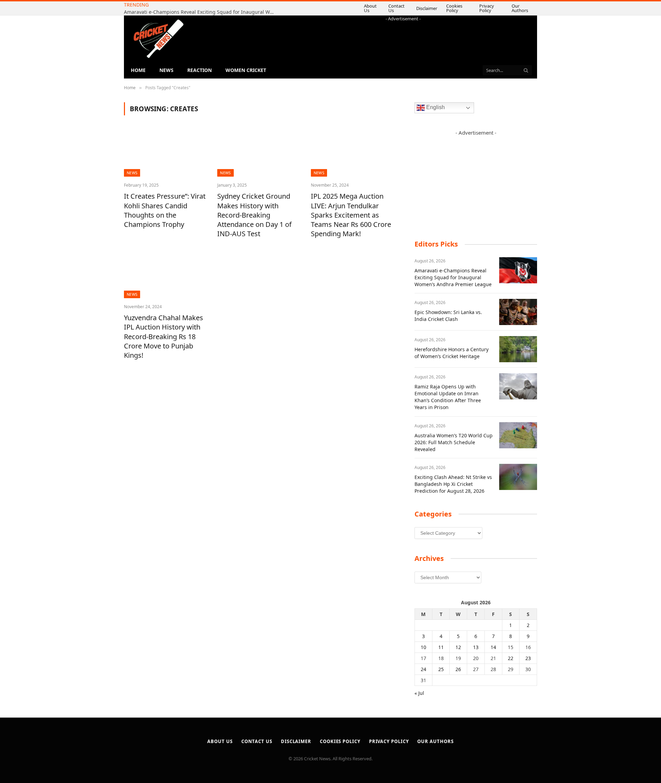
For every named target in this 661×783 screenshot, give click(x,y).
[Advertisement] (403, 37)
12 (458, 647)
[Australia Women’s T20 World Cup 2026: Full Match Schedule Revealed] (518, 435)
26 (458, 669)
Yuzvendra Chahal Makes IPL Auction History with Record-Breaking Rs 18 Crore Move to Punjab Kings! (163, 336)
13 (476, 647)
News (166, 70)
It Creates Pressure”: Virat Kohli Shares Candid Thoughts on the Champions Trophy (165, 210)
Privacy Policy (484, 8)
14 (493, 647)
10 (423, 647)
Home (138, 70)
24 (423, 669)
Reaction (199, 70)
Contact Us (381, 8)
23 (528, 658)
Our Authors (520, 8)
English (435, 108)
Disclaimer (412, 8)
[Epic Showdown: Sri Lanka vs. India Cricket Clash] (518, 312)
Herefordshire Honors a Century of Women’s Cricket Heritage (452, 352)
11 (441, 647)
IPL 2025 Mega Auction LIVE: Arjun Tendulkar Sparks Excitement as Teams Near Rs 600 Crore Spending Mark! (351, 214)
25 (441, 669)
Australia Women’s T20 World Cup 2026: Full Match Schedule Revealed (454, 442)
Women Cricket (245, 70)
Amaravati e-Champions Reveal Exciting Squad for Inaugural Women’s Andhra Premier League (453, 277)
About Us (351, 8)
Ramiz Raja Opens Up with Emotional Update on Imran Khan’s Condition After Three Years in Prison (448, 396)
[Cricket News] (158, 38)
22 (510, 658)
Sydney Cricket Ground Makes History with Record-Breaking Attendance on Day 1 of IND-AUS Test (254, 214)
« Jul (419, 693)
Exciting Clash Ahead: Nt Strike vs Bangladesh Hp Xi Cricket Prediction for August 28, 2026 (453, 484)
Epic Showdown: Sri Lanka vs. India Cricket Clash (217, 9)
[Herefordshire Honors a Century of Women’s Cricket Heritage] (518, 349)
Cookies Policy (446, 8)
